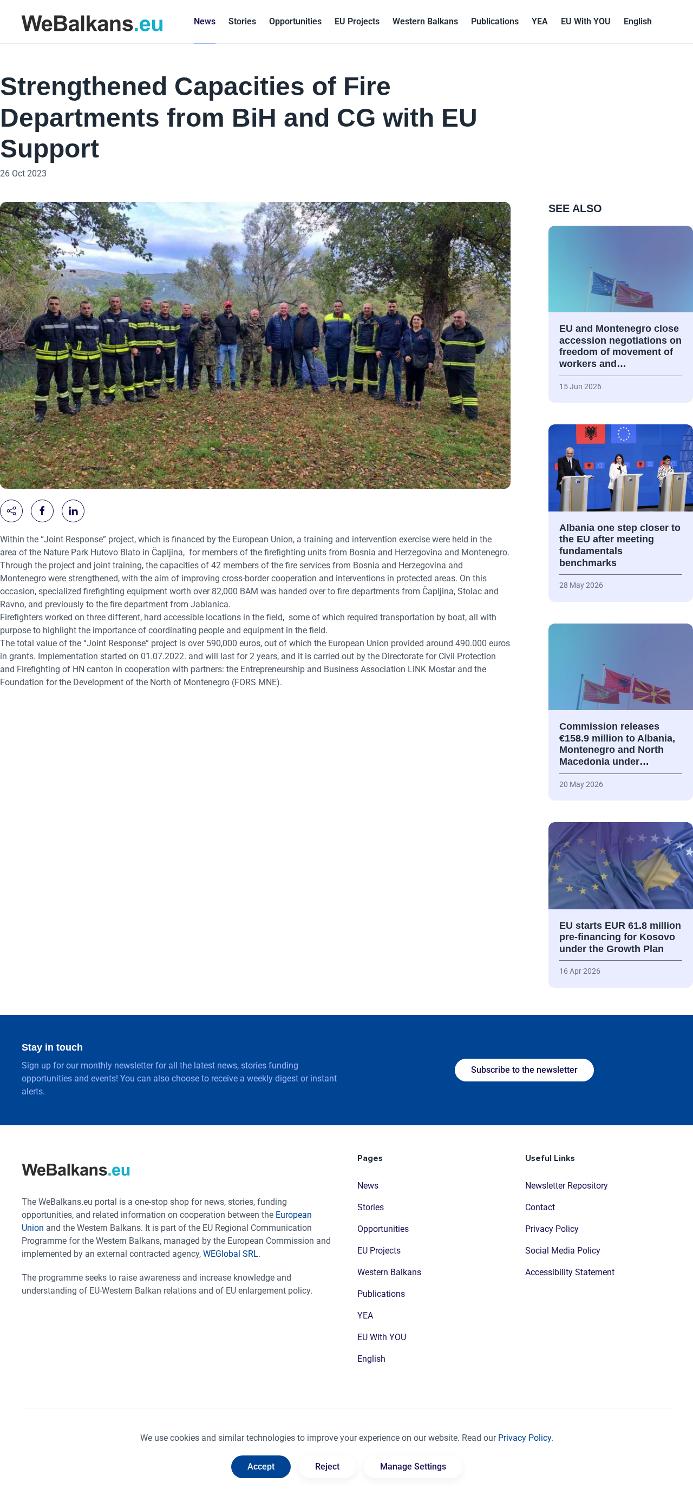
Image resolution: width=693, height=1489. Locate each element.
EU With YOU (586, 21)
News (204, 21)
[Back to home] (92, 21)
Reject (327, 1466)
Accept (260, 1466)
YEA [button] (540, 21)
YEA (365, 1315)
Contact (540, 1207)
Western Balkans (389, 1272)
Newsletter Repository (566, 1185)
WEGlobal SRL (230, 1254)
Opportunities (295, 21)
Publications (495, 21)
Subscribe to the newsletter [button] (524, 1070)
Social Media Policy (562, 1250)
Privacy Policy (552, 1229)
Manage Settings (413, 1466)
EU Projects (357, 21)
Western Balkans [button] (425, 21)
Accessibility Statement (569, 1272)
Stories (242, 21)
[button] (638, 21)
